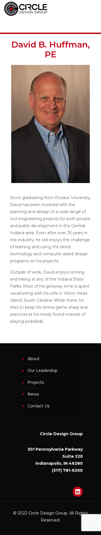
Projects (35, 382)
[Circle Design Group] (25, 8)
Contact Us (38, 405)
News (33, 394)
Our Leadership (42, 370)
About (33, 358)
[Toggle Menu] (50, 25)
